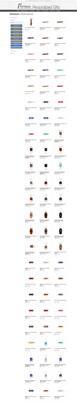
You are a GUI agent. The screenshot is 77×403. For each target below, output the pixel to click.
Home (18, 10)
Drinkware (38, 10)
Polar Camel (32, 10)
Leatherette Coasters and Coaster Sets (16, 39)
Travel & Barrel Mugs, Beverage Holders (16, 26)
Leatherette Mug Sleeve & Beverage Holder (16, 32)
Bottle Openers (16, 45)
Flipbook (58, 10)
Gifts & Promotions (24, 10)
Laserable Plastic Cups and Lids (16, 47)
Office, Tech (52, 10)
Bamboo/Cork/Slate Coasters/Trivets (16, 35)
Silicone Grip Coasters (16, 41)
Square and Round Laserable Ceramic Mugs (16, 29)
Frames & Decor (45, 10)
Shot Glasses (16, 43)
